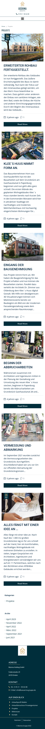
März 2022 (11, 630)
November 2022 (14, 622)
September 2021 (14, 633)
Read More (22, 124)
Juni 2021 (10, 637)
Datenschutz (27, 720)
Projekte (10, 601)
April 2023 (11, 619)
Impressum (17, 720)
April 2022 (11, 626)
